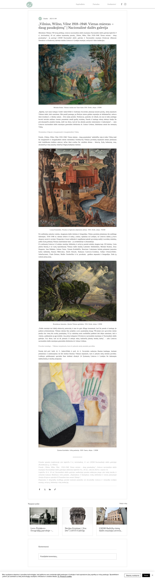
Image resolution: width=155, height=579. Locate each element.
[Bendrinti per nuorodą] (55, 489)
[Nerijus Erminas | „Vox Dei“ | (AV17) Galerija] (77, 516)
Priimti (146, 575)
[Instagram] (125, 4)
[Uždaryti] (152, 575)
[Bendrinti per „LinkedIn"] (50, 489)
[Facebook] (121, 4)
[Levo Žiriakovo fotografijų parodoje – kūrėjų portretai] (43, 516)
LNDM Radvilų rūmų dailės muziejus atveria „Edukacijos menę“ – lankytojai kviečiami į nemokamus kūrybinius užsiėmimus (110, 529)
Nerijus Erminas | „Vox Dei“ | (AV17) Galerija (75, 529)
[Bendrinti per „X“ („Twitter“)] (45, 489)
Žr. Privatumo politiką (65, 576)
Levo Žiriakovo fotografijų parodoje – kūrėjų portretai (41, 529)
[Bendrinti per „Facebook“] (39, 489)
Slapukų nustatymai (132, 575)
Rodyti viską (123, 503)
